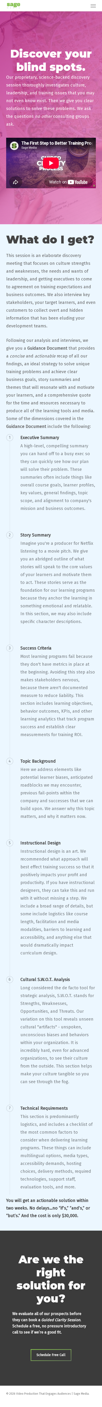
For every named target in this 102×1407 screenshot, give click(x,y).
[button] (93, 5)
